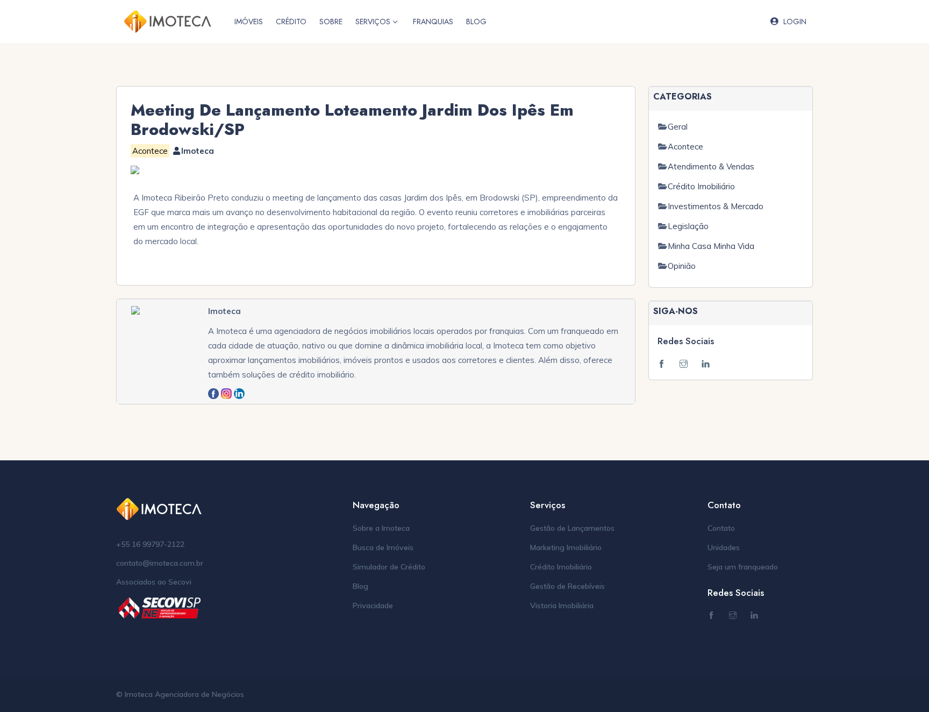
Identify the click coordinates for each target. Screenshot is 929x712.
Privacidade (373, 605)
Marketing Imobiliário (566, 547)
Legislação (688, 226)
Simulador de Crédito (389, 567)
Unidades (724, 547)
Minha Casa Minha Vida (711, 246)
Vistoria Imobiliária (562, 605)
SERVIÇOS (372, 21)
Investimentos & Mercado (715, 206)
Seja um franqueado (743, 567)
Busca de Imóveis (383, 547)
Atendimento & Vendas (711, 166)
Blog (360, 586)
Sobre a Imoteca (381, 528)
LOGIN (794, 21)
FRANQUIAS (433, 21)
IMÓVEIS (248, 21)
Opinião (682, 266)
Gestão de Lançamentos (572, 528)
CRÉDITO (291, 21)
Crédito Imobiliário (701, 186)
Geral (678, 127)
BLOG (476, 21)
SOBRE (330, 21)
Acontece (685, 146)
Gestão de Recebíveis (567, 586)
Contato (721, 528)
